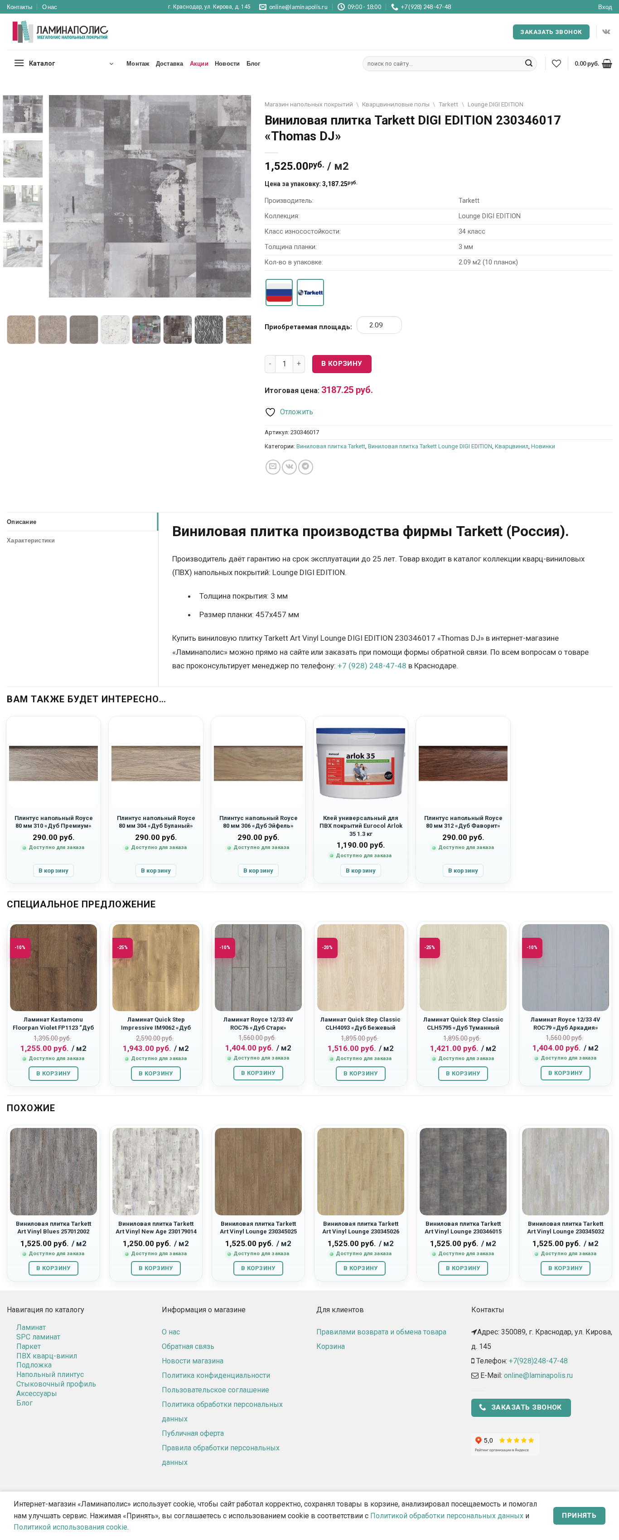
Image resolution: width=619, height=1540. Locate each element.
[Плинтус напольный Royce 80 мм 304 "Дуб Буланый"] (155, 763)
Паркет (28, 1346)
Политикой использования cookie (70, 1527)
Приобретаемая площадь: (308, 327)
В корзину (342, 364)
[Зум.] (61, 286)
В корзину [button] (53, 870)
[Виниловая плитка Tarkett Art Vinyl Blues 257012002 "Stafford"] (53, 1171)
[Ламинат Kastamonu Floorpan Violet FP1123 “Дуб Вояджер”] (53, 967)
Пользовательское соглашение (215, 1390)
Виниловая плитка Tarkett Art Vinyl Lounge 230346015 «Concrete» (463, 1231)
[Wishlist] (556, 63)
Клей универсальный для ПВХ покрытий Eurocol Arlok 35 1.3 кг (360, 826)
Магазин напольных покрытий (309, 104)
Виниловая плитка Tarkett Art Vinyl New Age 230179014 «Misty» (156, 1231)
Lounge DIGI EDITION (495, 104)
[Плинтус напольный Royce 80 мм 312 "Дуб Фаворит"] (463, 763)
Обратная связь (188, 1346)
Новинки (543, 446)
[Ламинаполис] (61, 32)
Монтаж (138, 63)
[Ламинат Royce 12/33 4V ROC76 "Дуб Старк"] (258, 967)
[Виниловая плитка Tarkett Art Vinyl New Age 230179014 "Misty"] (155, 1171)
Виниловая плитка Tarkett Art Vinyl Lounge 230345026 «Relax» (360, 1231)
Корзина (330, 1346)
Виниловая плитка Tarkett (330, 446)
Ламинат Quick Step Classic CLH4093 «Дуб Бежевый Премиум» (360, 1027)
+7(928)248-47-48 (538, 1361)
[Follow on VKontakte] (606, 32)
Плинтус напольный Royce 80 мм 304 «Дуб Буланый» (156, 822)
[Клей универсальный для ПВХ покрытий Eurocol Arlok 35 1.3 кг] (360, 763)
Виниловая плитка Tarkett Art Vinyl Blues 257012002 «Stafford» (53, 1231)
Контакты (19, 6)
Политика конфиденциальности (216, 1375)
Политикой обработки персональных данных (446, 1515)
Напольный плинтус (50, 1374)
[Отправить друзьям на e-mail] (273, 467)
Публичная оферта (193, 1433)
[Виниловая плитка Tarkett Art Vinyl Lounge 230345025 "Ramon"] (258, 1171)
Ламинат (31, 1327)
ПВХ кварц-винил (46, 1356)
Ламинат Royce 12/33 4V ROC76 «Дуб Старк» (258, 1023)
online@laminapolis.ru (538, 1375)
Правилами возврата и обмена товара (381, 1332)
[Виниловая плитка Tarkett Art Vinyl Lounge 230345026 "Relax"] (360, 1171)
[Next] (235, 196)
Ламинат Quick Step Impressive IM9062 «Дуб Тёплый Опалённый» (156, 1027)
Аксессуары (36, 1393)
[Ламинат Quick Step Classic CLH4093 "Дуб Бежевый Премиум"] (360, 967)
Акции (199, 63)
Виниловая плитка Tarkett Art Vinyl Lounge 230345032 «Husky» (565, 1231)
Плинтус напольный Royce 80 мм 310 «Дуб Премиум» (54, 822)
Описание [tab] (21, 521)
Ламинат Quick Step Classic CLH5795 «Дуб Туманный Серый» (463, 1027)
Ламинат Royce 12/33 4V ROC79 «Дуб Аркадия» (565, 1023)
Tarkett (448, 104)
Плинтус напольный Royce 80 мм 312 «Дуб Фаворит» (463, 822)
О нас (49, 6)
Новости (227, 63)
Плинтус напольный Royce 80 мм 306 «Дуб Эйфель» (258, 822)
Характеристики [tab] (31, 540)
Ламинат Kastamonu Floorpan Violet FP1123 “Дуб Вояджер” (53, 1027)
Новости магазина (192, 1361)
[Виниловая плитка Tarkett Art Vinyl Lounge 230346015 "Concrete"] (463, 1171)
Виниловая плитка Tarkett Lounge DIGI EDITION (430, 446)
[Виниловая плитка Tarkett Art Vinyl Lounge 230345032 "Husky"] (565, 1171)
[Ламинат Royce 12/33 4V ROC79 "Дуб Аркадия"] (565, 967)
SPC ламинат (38, 1337)
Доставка (170, 63)
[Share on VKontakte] (289, 467)
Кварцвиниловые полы (396, 104)
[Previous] (64, 196)
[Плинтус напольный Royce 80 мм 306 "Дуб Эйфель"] (258, 763)
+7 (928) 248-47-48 (372, 665)
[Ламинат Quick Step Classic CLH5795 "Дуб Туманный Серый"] (463, 967)
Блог (254, 63)
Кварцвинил (511, 446)
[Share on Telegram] (305, 467)
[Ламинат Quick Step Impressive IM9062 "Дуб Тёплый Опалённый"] (155, 967)
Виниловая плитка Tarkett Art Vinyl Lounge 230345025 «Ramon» (258, 1231)
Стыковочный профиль (56, 1384)
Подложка (34, 1365)
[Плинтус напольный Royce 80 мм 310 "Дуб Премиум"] (53, 763)
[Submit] (529, 64)
